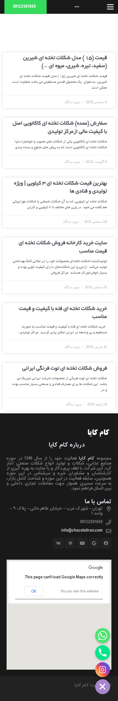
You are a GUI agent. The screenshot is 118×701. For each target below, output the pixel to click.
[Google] (94, 543)
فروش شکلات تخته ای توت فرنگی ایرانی (64, 369)
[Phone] (102, 652)
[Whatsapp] (102, 635)
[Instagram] (102, 669)
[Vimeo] (70, 543)
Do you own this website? (79, 591)
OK (33, 591)
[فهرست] (110, 7)
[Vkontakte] (58, 543)
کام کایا (87, 458)
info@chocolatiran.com (82, 530)
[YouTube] (82, 543)
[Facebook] (105, 543)
